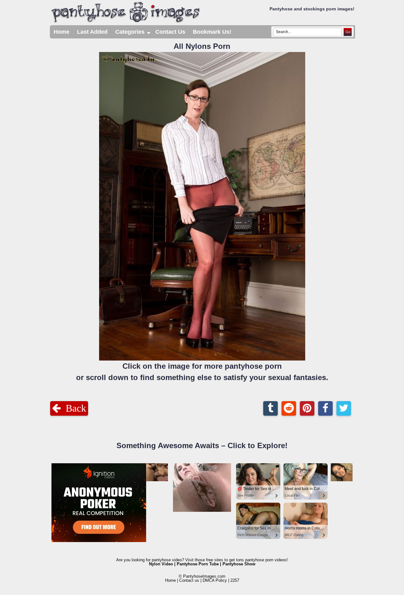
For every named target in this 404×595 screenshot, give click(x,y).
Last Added (92, 32)
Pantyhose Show (239, 564)
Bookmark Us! (212, 32)
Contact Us (170, 32)
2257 (234, 580)
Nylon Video (161, 564)
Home (61, 32)
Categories (133, 33)
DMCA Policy (215, 580)
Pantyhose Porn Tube (198, 564)
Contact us (189, 580)
